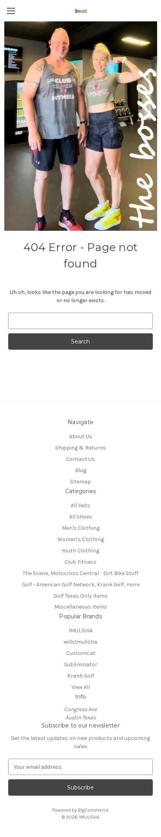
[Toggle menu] (10, 10)
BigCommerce (93, 810)
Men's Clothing (81, 528)
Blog (80, 470)
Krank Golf (80, 675)
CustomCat (80, 653)
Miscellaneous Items (80, 606)
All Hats (80, 505)
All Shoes (80, 516)
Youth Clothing (80, 550)
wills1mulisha (80, 642)
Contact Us (80, 459)
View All (81, 687)
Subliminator (80, 664)
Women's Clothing (80, 539)
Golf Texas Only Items (81, 596)
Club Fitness (80, 562)
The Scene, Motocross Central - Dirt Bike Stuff (80, 573)
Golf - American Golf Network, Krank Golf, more (81, 584)
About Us (80, 436)
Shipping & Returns (80, 447)
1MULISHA (81, 630)
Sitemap (80, 481)
